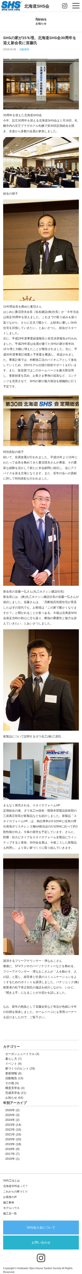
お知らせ (11, 1097)
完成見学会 (12, 1092)
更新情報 (11, 1073)
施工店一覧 (10, 1213)
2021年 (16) (13, 1134)
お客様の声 (10, 1197)
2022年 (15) (13, 1129)
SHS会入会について (41, 1227)
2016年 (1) (12, 1158)
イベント (11, 1063)
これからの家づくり (15, 1191)
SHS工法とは (11, 1180)
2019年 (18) (13, 1144)
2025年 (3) (12, 1115)
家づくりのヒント (17, 1068)
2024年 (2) (12, 1119)
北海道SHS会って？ (15, 1186)
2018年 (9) (12, 1149)
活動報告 (24, 49)
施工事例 (8, 1202)
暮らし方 (11, 1058)
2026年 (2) (12, 1110)
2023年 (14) (13, 1124)
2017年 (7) (12, 1153)
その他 (9, 1083)
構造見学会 (12, 1088)
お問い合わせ (41, 1242)
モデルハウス (11, 1208)
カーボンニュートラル (20, 1054)
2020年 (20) (13, 1139)
